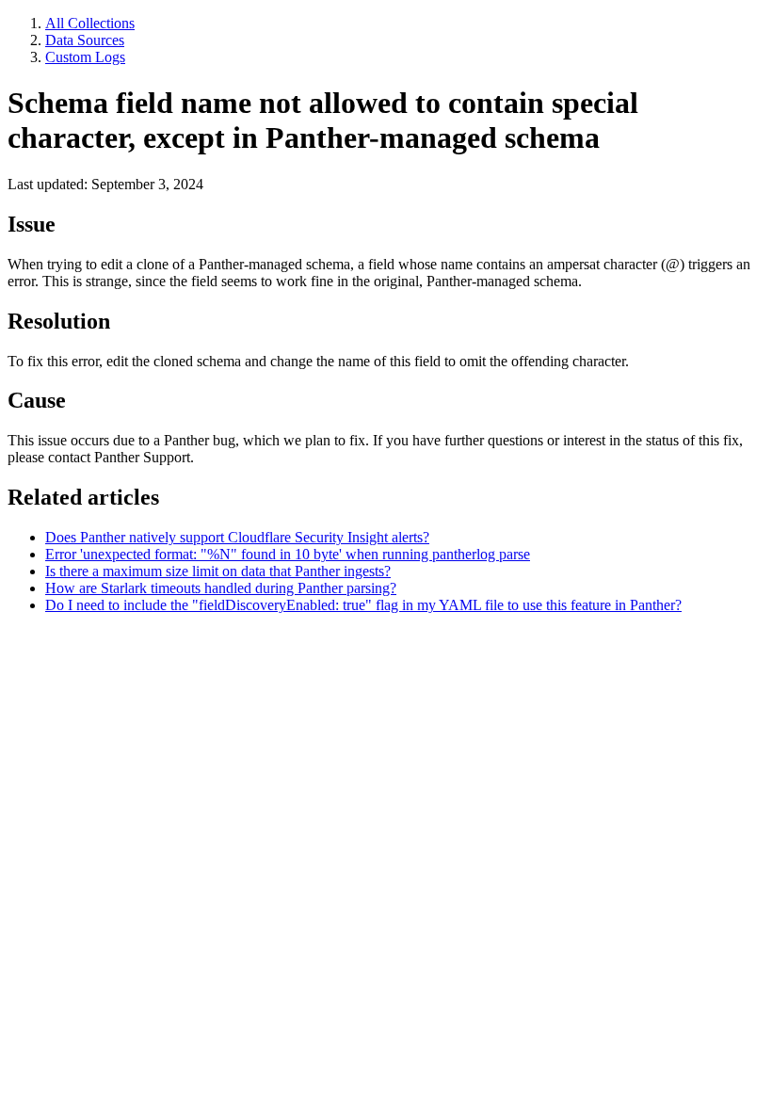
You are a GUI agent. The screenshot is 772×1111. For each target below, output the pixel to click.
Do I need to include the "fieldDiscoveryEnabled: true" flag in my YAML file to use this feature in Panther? (363, 605)
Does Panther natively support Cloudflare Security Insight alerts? (237, 537)
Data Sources (84, 40)
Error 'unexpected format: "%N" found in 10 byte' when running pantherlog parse (287, 554)
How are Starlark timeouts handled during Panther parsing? (220, 588)
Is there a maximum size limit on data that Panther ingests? (218, 571)
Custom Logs (85, 57)
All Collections (90, 23)
